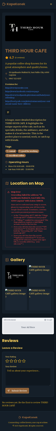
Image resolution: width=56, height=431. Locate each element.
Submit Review (19, 390)
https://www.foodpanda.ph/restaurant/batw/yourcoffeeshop (27, 96)
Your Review (11, 366)
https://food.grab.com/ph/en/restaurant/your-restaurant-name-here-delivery (27, 102)
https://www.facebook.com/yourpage (22, 91)
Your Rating (10, 357)
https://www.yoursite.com (16, 88)
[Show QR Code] (8, 112)
